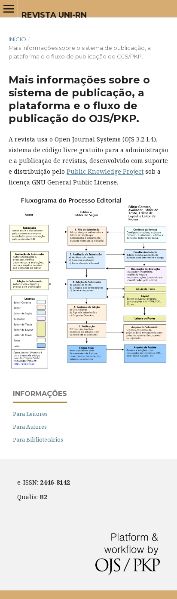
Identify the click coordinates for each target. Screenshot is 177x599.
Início (17, 39)
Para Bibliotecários (38, 439)
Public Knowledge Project (105, 171)
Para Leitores (30, 414)
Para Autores (30, 426)
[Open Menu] (8, 8)
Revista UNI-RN (54, 15)
